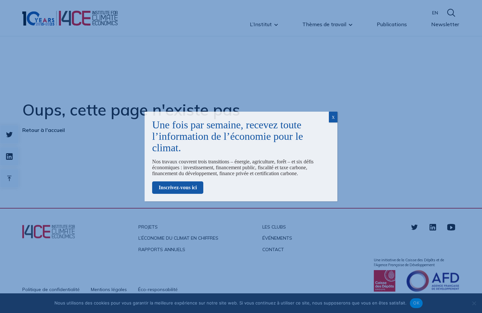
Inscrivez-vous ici (178, 187)
